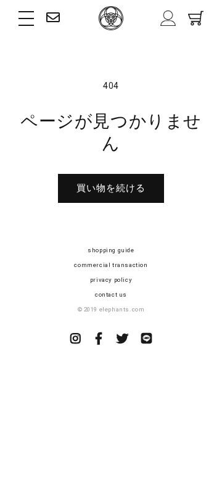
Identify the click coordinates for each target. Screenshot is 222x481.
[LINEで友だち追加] (146, 340)
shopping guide (111, 250)
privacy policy (111, 279)
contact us (111, 294)
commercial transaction (110, 264)
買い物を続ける (111, 188)
